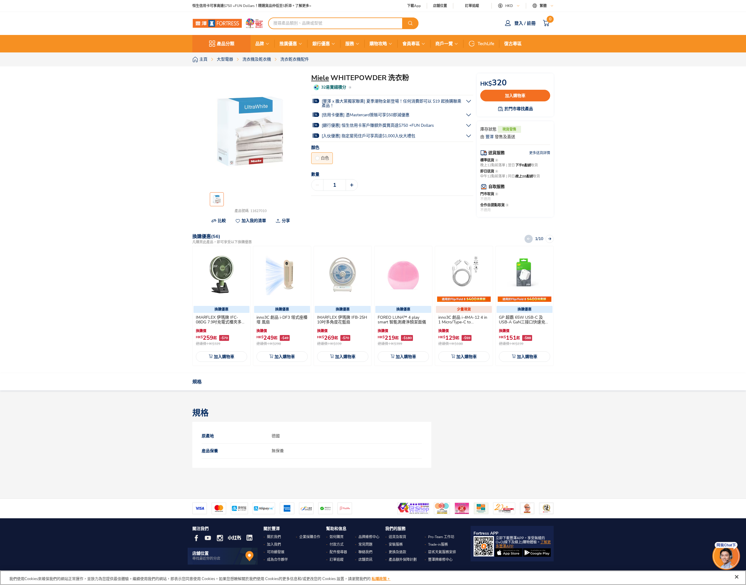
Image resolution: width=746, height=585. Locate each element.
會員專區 (411, 44)
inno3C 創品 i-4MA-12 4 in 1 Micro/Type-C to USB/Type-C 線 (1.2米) (462, 322)
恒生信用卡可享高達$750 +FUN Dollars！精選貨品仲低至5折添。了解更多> (251, 6)
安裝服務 (396, 544)
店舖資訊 (365, 559)
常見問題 (365, 544)
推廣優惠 (288, 44)
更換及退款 (397, 552)
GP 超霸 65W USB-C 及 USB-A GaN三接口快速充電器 (524, 322)
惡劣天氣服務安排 (442, 552)
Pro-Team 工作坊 (441, 537)
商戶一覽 (444, 44)
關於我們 (274, 537)
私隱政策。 (381, 579)
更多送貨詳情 (539, 153)
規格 (197, 382)
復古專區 (513, 44)
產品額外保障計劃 (403, 559)
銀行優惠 (321, 44)
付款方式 (337, 544)
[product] (221, 275)
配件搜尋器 (338, 552)
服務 (349, 44)
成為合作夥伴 (277, 559)
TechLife (486, 44)
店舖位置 (440, 6)
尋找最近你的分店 (206, 558)
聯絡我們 (365, 552)
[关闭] (736, 576)
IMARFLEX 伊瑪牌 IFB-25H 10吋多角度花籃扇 (342, 320)
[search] (410, 23)
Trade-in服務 (438, 544)
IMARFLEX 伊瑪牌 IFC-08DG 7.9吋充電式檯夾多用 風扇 (221, 322)
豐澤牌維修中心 (440, 559)
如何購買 (337, 537)
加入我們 (274, 544)
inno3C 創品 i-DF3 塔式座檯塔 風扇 (281, 320)
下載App (414, 5)
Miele (320, 77)
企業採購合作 (309, 537)
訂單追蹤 (472, 5)
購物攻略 (378, 44)
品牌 (259, 44)
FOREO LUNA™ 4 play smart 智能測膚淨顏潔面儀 (402, 320)
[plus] (352, 185)
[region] (373, 577)
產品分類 (225, 44)
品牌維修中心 (368, 537)
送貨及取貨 (397, 537)
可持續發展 (275, 552)
